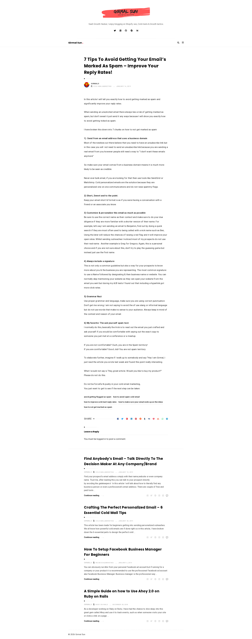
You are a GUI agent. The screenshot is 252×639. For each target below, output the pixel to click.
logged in (101, 439)
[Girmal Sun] (126, 13)
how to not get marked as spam (98, 407)
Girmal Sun (75, 42)
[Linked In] (120, 30)
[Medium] (137, 30)
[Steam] (132, 30)
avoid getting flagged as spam (97, 397)
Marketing (107, 86)
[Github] (126, 30)
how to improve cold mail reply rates (100, 402)
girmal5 (95, 84)
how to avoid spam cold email (126, 397)
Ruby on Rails (102, 604)
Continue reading (91, 495)
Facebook (100, 563)
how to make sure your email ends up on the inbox (141, 402)
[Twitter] (115, 30)
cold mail (97, 86)
